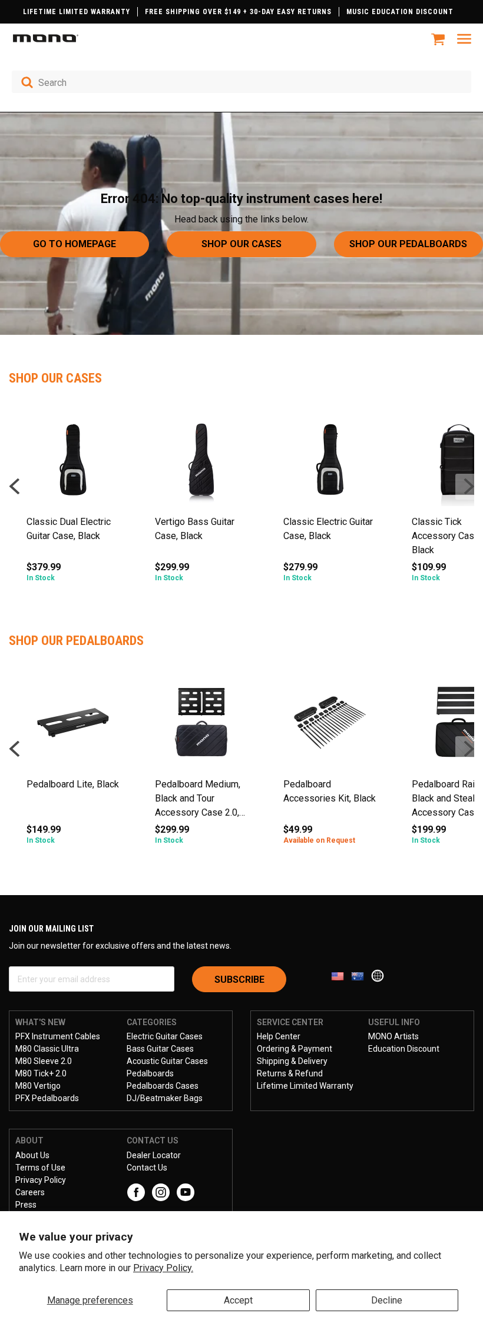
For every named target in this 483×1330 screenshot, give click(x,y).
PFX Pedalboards (47, 1098)
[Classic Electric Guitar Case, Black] (329, 464)
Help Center (278, 1036)
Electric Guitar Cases (165, 1036)
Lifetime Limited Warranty (305, 1085)
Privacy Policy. (163, 1268)
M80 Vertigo (38, 1085)
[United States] (341, 975)
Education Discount (403, 1048)
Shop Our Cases (241, 244)
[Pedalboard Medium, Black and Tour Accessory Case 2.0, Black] (201, 726)
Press (26, 1204)
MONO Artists (393, 1036)
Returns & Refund (290, 1073)
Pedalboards (150, 1073)
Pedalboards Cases (163, 1085)
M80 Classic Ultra (47, 1048)
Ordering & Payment (294, 1048)
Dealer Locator (154, 1155)
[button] (468, 487)
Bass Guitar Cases (160, 1048)
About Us (32, 1155)
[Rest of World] (380, 974)
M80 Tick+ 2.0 (41, 1073)
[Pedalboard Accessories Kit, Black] (329, 726)
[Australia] (361, 975)
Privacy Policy (40, 1180)
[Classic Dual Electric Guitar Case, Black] (73, 464)
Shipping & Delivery (292, 1061)
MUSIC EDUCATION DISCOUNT (400, 12)
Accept (238, 1300)
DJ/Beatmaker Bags (165, 1098)
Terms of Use (40, 1167)
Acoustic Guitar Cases (167, 1061)
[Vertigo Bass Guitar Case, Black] (201, 464)
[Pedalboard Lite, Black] (73, 726)
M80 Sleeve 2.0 (43, 1061)
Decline (386, 1300)
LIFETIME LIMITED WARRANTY (76, 12)
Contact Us (147, 1167)
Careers (30, 1192)
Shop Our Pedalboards (408, 244)
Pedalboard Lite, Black (73, 784)
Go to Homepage (74, 244)
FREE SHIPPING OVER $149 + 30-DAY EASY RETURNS (238, 12)
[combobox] (241, 82)
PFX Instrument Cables (57, 1036)
